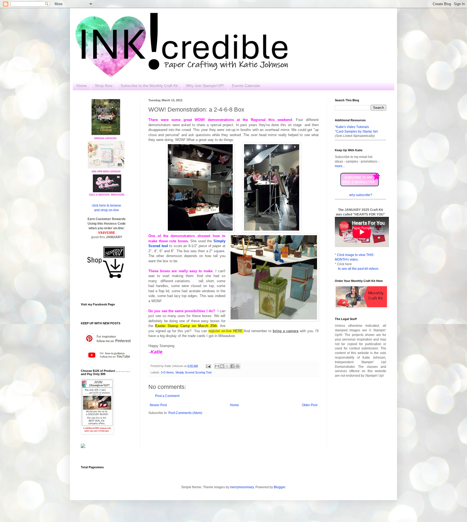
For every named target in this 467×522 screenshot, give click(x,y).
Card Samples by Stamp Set (357, 131)
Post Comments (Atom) (185, 413)
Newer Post (158, 405)
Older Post (309, 405)
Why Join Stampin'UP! (205, 85)
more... (340, 166)
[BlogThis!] (222, 366)
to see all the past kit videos (358, 269)
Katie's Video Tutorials (352, 127)
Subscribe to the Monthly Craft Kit (149, 85)
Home (81, 85)
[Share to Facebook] (232, 366)
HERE (238, 331)
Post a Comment (167, 396)
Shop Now (103, 85)
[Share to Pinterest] (237, 366)
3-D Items (167, 372)
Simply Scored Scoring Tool (193, 372)
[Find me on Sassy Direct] (83, 447)
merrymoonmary (242, 487)
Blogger (279, 487)
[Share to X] (227, 366)
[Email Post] (208, 366)
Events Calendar (246, 85)
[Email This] (217, 366)
